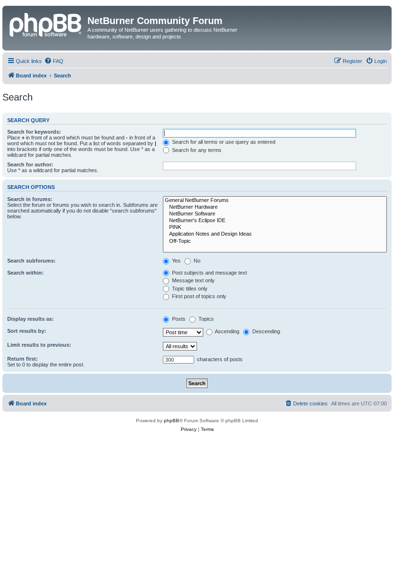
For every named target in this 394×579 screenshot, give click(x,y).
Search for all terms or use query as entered (223, 142)
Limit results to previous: (39, 345)
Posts (178, 319)
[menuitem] (53, 61)
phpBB (171, 420)
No (196, 261)
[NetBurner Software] (275, 214)
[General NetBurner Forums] (275, 200)
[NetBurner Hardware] (275, 207)
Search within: (25, 273)
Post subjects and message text (209, 273)
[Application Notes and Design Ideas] (275, 234)
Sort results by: (26, 331)
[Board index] (46, 23)
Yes (176, 261)
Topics (205, 319)
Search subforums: (31, 261)
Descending (265, 331)
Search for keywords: (34, 132)
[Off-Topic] (275, 241)
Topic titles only (189, 288)
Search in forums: (29, 199)
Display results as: (30, 319)
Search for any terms (196, 150)
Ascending (226, 331)
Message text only (193, 280)
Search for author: (30, 164)
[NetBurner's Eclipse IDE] (275, 220)
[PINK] (275, 227)
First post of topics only (198, 296)
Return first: (22, 359)
